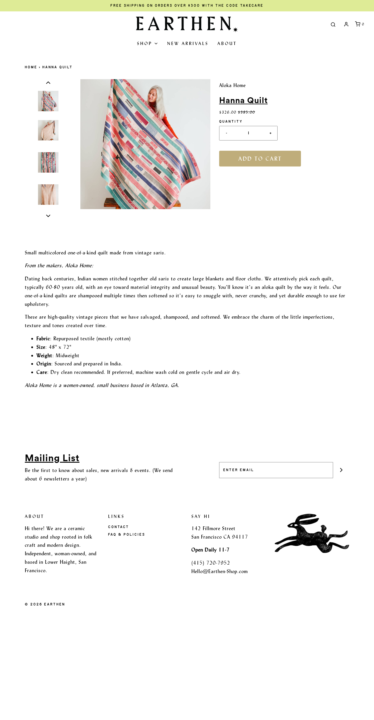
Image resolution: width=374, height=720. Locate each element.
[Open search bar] (333, 24)
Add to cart (260, 158)
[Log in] (346, 24)
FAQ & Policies (126, 534)
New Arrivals (188, 43)
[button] (48, 82)
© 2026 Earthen (45, 604)
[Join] (341, 470)
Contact (118, 527)
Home (31, 67)
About (227, 43)
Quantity (231, 121)
